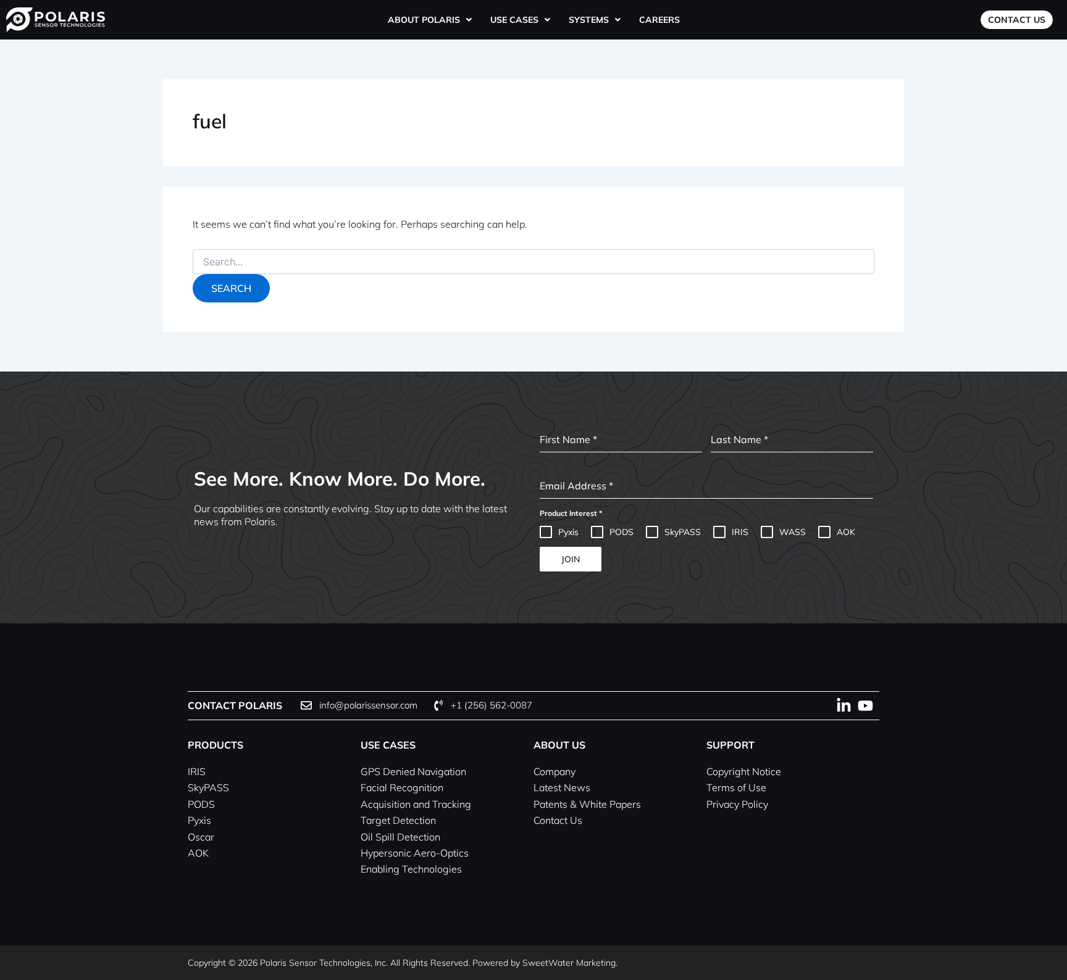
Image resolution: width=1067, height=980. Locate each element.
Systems (589, 19)
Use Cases (514, 19)
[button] (430, 19)
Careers (659, 19)
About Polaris (424, 19)
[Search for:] (533, 262)
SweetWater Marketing (569, 962)
